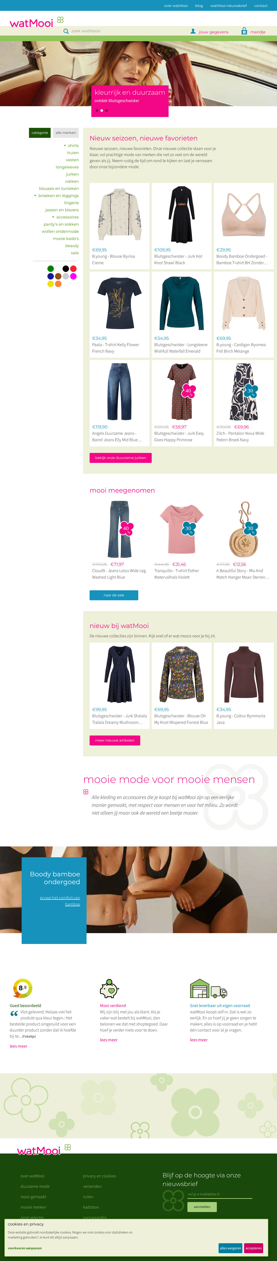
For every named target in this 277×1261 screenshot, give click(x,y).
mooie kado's (66, 238)
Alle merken (66, 133)
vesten (72, 160)
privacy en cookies (99, 1176)
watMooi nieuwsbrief (229, 6)
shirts (73, 145)
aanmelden (202, 1206)
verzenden (92, 1186)
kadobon (91, 1207)
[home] (36, 22)
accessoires (67, 217)
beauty (72, 245)
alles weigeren (230, 1248)
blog (199, 6)
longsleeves (67, 167)
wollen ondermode (60, 231)
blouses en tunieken (59, 188)
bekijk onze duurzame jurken (120, 458)
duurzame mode (35, 1186)
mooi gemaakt (33, 1197)
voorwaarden (95, 1218)
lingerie (71, 202)
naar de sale (114, 595)
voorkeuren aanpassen (25, 1248)
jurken (72, 174)
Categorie (40, 133)
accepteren (254, 1248)
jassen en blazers (62, 210)
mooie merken (33, 1207)
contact (261, 6)
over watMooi (176, 5)
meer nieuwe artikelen (115, 740)
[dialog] (136, 1238)
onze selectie (32, 1218)
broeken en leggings (59, 195)
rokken (72, 181)
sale (75, 253)
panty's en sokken (61, 224)
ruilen (88, 1197)
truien (73, 152)
